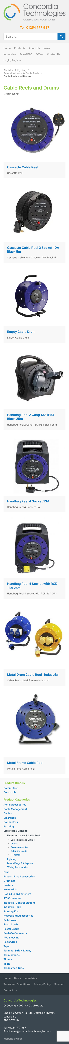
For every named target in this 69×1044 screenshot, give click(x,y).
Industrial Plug (12, 906)
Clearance (10, 817)
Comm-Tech (11, 787)
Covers (14, 843)
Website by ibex (13, 1038)
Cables (8, 813)
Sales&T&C (25, 54)
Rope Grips (10, 941)
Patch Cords (11, 924)
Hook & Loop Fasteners (17, 893)
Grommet (9, 880)
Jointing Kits (11, 911)
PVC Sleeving (11, 937)
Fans (6, 872)
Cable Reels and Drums (23, 839)
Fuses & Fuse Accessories (19, 876)
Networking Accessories (18, 915)
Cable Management (15, 808)
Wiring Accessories (17, 867)
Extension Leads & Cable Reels (21, 73)
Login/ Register (13, 60)
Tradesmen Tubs (14, 967)
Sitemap (59, 984)
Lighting (11, 859)
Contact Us (53, 54)
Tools (7, 963)
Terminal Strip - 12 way (17, 950)
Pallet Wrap (11, 920)
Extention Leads (19, 851)
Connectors (11, 821)
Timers (8, 959)
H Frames (16, 854)
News (47, 48)
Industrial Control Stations (20, 902)
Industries (10, 54)
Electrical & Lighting (15, 70)
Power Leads (11, 928)
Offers (40, 54)
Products (19, 48)
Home (7, 48)
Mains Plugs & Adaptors (20, 863)
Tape (6, 946)
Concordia (10, 792)
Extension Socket (19, 847)
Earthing (9, 826)
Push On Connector (15, 933)
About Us (34, 48)
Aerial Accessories (15, 804)
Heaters (8, 885)
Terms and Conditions (17, 984)
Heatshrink (10, 889)
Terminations (12, 954)
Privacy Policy (42, 984)
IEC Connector (12, 898)
